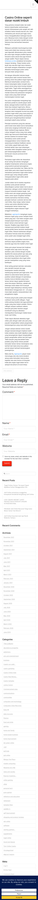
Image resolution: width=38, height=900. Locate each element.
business (6, 660)
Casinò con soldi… (10, 664)
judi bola (6, 751)
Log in (6, 866)
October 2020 (8, 595)
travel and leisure (9, 842)
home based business (11, 735)
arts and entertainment (11, 656)
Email (6, 434)
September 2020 (9, 599)
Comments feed (9, 874)
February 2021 (8, 578)
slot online (7, 821)
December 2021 (9, 537)
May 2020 (7, 616)
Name (6, 423)
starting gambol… (9, 830)
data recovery (8, 714)
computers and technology (12, 701)
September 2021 (9, 550)
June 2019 (7, 632)
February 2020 (8, 628)
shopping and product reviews (14, 817)
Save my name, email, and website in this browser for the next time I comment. (18, 457)
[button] (33, 4)
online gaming (8, 780)
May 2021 (7, 566)
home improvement (10, 739)
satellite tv (7, 809)
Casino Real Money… (10, 677)
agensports (16, 214)
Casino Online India (10, 673)
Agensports (18, 354)
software (6, 825)
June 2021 (7, 562)
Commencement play (11, 689)
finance (6, 718)
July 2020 (7, 607)
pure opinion (8, 792)
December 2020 (9, 587)
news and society (9, 772)
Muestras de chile (9, 768)
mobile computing (9, 763)
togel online (7, 838)
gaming (6, 726)
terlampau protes (10, 61)
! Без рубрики (8, 644)
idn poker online (9, 743)
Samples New (8, 805)
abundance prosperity (11, 648)
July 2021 (7, 558)
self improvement (9, 813)
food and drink (8, 722)
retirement (7, 801)
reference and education (12, 796)
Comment (8, 391)
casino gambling (9, 668)
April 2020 (7, 620)
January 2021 (8, 583)
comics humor (8, 685)
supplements (8, 834)
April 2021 (7, 570)
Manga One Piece (9, 759)
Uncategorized (8, 850)
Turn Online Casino (10, 846)
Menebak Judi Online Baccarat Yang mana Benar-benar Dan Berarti (18, 510)
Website (7, 445)
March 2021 (7, 574)
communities (8, 697)
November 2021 (9, 541)
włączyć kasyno (9, 854)
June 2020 (7, 611)
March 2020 (8, 624)
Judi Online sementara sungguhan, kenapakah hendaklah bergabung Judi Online (19, 493)
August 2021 (8, 554)
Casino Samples (9, 681)
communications (9, 693)
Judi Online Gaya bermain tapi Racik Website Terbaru (16, 517)
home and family (9, 730)
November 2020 (9, 591)
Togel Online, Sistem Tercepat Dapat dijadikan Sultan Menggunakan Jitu (16, 486)
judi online (7, 755)
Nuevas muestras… (10, 776)
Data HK (6, 710)
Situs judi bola (8, 370)
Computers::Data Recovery (12, 706)
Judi (5, 747)
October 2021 (8, 545)
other (5, 784)
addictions (7, 652)
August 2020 (8, 603)
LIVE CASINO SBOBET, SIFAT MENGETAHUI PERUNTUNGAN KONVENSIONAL (15, 501)
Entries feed (7, 870)
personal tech (8, 788)
